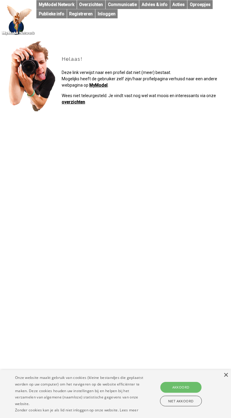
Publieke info (51, 13)
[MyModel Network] (18, 33)
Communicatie (122, 4)
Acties (178, 4)
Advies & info (155, 4)
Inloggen (107, 13)
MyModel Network (56, 4)
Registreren (81, 13)
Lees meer (129, 410)
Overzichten (91, 4)
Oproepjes (200, 4)
